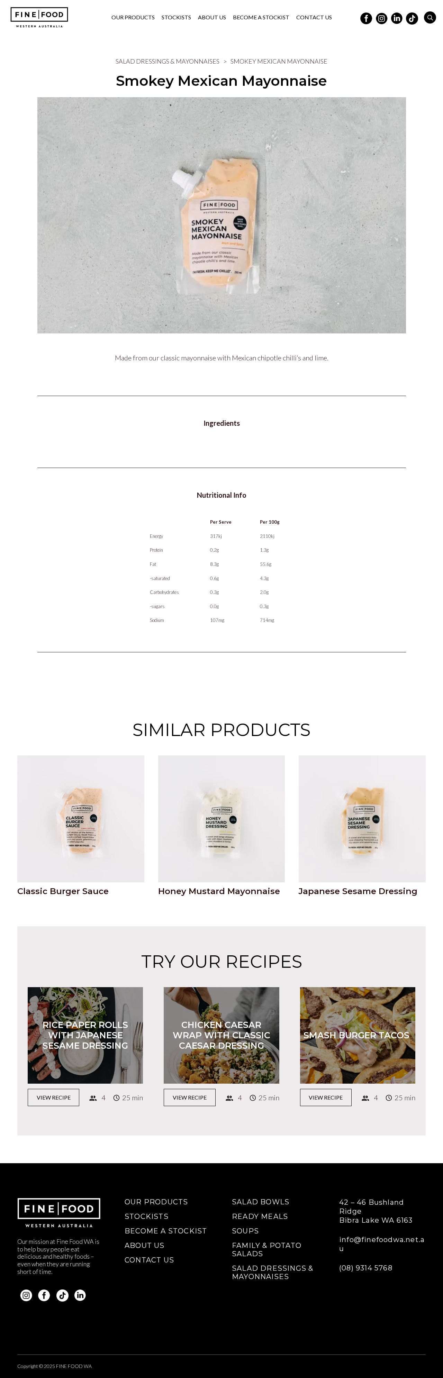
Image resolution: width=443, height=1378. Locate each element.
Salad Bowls (260, 1202)
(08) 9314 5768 (365, 1268)
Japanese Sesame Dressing (358, 891)
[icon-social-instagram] (382, 17)
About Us (145, 1245)
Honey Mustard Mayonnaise (219, 891)
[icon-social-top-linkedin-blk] (397, 17)
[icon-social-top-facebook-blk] (366, 17)
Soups (245, 1231)
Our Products (156, 1202)
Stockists (147, 1216)
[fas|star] (26, 1295)
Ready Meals (260, 1216)
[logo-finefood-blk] (39, 17)
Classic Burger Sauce (63, 891)
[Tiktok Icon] (412, 17)
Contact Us (149, 1260)
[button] (430, 17)
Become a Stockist (166, 1231)
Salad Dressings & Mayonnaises (167, 61)
